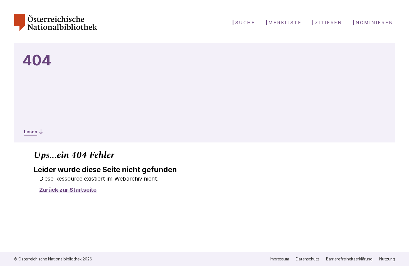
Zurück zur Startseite (68, 189)
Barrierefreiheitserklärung (349, 259)
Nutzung (387, 259)
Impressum (279, 259)
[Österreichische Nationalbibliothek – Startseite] (55, 29)
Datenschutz (307, 259)
